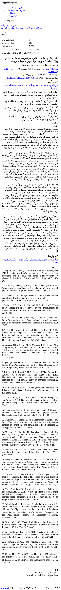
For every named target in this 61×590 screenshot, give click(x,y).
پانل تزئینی (53, 259)
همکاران (11, 13)
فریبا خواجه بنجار (50, 85)
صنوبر (55, 262)
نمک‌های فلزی (9, 259)
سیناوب (5, 587)
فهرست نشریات (14, 7)
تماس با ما (12, 15)
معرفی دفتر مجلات (16, 10)
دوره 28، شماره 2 (49, 69)
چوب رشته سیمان (38, 259)
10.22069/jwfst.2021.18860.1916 (22, 78)
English (10, 20)
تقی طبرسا (15, 85)
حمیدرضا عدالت (32, 85)
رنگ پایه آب (23, 259)
